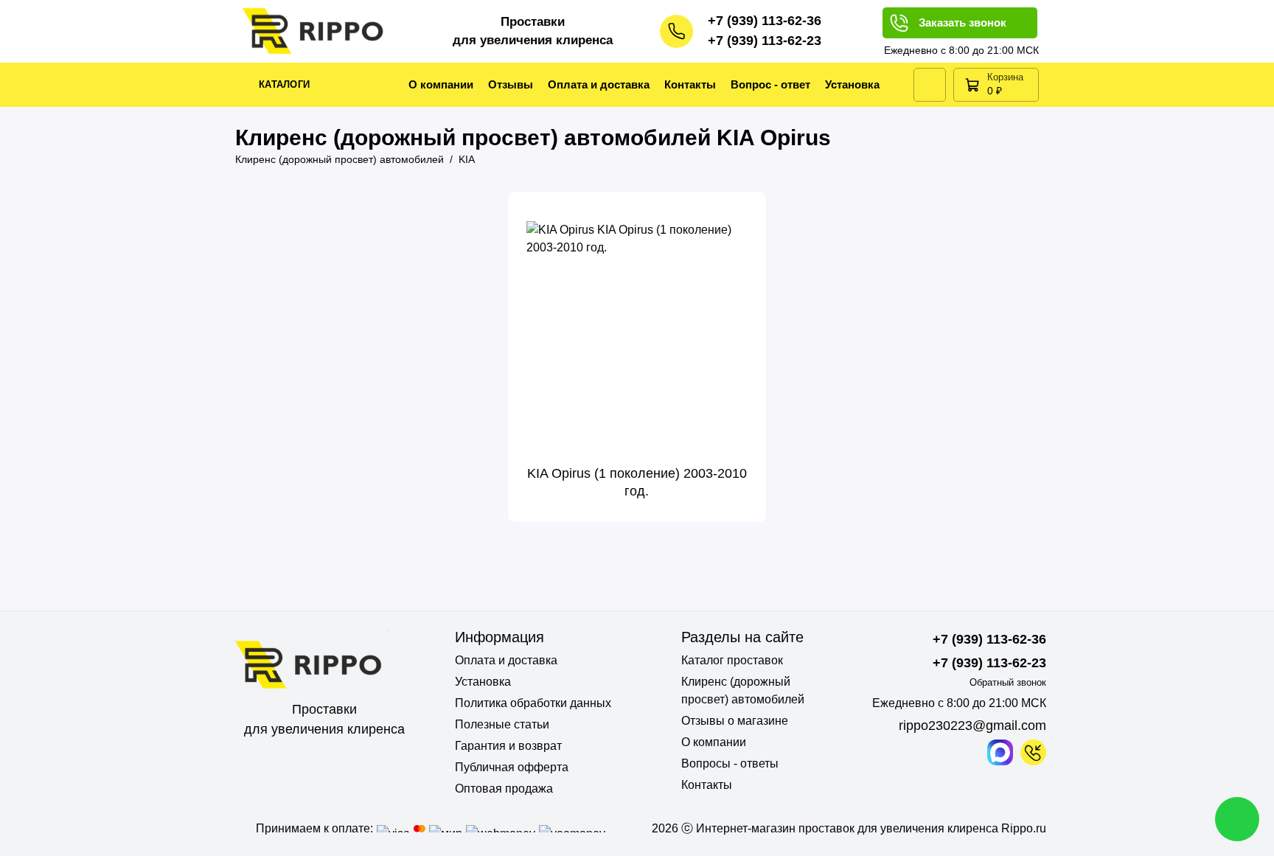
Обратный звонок (1008, 682)
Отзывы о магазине (734, 720)
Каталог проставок (732, 660)
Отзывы (510, 84)
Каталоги (284, 84)
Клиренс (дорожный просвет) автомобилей (742, 690)
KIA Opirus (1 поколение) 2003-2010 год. (637, 482)
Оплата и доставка (599, 84)
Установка (852, 84)
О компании (440, 84)
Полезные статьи (502, 724)
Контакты (690, 84)
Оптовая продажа (504, 788)
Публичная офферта (511, 767)
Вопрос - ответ (770, 84)
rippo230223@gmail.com (972, 725)
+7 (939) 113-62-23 (764, 40)
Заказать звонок (962, 22)
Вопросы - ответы (730, 763)
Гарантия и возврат (508, 746)
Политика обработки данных (533, 703)
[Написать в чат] (1237, 819)
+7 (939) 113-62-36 (764, 20)
